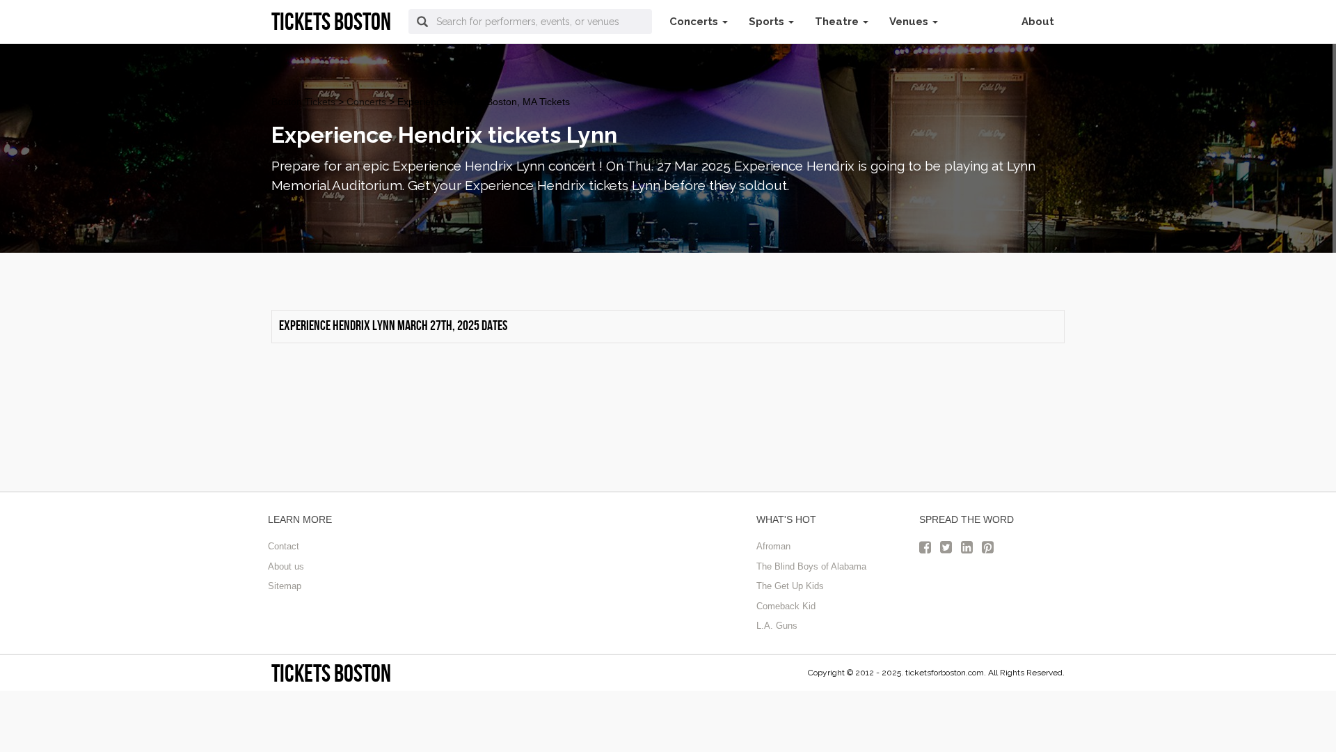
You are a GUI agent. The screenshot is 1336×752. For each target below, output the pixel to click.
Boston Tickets (303, 101)
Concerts (695, 21)
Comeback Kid (786, 606)
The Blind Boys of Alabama (811, 566)
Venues (910, 21)
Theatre (838, 21)
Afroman (773, 546)
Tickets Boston (331, 673)
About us (286, 566)
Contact (283, 546)
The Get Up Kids (790, 586)
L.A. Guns (776, 625)
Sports (768, 21)
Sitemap (284, 586)
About (1037, 21)
